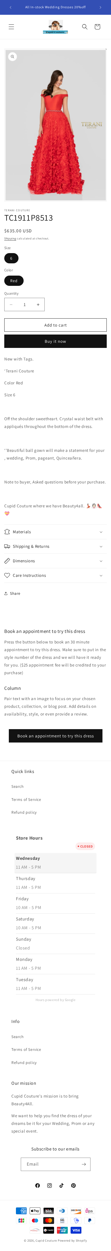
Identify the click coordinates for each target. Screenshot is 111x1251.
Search (17, 786)
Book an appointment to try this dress (55, 736)
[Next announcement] (100, 7)
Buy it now (55, 341)
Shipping (10, 238)
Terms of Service (26, 799)
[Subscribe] (84, 1164)
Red (14, 280)
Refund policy (24, 812)
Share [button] (15, 593)
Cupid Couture (46, 1240)
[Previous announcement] (10, 7)
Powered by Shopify (72, 1240)
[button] (11, 26)
